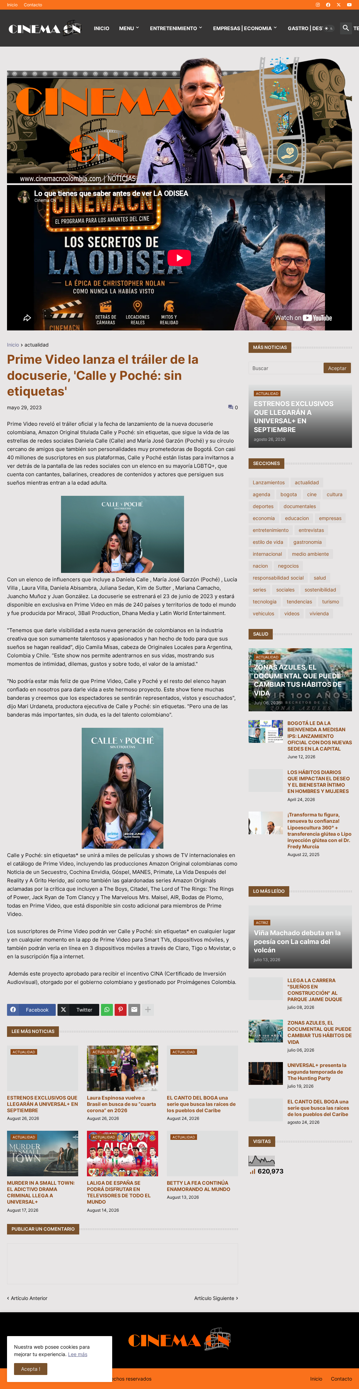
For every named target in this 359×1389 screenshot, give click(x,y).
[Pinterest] (121, 1010)
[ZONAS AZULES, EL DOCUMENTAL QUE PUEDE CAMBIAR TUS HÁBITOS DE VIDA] (266, 1031)
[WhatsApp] (107, 1010)
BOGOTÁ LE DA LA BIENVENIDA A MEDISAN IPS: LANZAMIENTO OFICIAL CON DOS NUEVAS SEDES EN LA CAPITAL (319, 736)
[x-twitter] (339, 5)
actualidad (37, 345)
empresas (330, 518)
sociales (285, 590)
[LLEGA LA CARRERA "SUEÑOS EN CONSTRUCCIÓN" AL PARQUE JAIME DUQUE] (266, 988)
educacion (297, 518)
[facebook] (328, 5)
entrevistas (311, 530)
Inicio (12, 4)
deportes (263, 506)
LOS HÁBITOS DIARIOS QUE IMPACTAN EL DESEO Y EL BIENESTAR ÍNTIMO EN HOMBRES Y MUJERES (318, 781)
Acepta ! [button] (30, 1369)
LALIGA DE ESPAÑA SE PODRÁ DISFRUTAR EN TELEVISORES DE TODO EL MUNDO (119, 1192)
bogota (288, 494)
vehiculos (263, 613)
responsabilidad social (278, 578)
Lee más (77, 1354)
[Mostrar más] (148, 1010)
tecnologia (265, 601)
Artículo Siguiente (214, 1298)
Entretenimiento (173, 28)
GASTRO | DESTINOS (312, 28)
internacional (267, 554)
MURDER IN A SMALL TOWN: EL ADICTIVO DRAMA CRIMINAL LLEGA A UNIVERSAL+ (41, 1192)
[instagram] (318, 5)
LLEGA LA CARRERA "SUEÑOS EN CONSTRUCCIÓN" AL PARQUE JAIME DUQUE (315, 990)
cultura (335, 494)
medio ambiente (310, 554)
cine (312, 494)
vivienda (319, 613)
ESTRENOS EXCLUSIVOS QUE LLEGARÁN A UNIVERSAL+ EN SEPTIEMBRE (42, 1104)
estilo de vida (268, 542)
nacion (260, 566)
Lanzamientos (269, 482)
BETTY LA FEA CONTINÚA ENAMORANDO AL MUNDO (198, 1186)
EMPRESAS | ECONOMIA (242, 28)
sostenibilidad (320, 590)
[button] (329, 28)
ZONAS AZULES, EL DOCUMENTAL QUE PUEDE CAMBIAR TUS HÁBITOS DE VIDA (319, 1032)
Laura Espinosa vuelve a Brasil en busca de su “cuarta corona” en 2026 (121, 1104)
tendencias (299, 601)
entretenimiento (271, 530)
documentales (300, 506)
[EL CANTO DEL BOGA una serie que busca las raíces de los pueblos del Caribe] (266, 1110)
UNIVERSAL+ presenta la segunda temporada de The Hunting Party (316, 1071)
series (259, 590)
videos (291, 613)
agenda (261, 494)
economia (264, 518)
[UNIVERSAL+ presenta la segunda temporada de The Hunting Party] (266, 1073)
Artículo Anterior (29, 1298)
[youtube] (349, 5)
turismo (330, 601)
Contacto (33, 4)
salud (320, 578)
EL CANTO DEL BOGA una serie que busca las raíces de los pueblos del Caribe (201, 1104)
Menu (126, 28)
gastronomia (307, 542)
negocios (288, 566)
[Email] (134, 1010)
